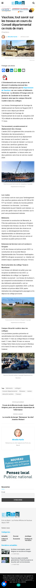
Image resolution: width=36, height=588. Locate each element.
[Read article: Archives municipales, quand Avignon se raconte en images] (6, 551)
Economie (16, 539)
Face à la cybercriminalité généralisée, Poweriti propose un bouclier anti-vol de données (22, 560)
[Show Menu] (2, 3)
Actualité (4, 536)
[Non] (33, 581)
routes (29, 391)
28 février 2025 (24, 36)
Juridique (28, 536)
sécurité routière (7, 394)
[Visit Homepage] (18, 3)
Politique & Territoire (28, 539)
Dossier (15, 536)
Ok (18, 585)
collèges (17, 388)
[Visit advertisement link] (18, 11)
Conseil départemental (9, 391)
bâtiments (9, 388)
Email (3, 492)
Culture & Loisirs (5, 539)
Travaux (18, 394)
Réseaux (22, 391)
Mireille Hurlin (12, 36)
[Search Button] (33, 3)
